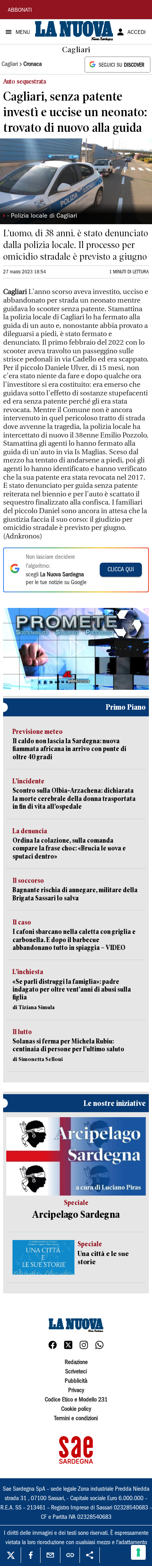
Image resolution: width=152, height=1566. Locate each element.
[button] (76, 647)
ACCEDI (136, 32)
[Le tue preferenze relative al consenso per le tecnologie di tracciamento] (138, 1552)
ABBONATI (20, 10)
